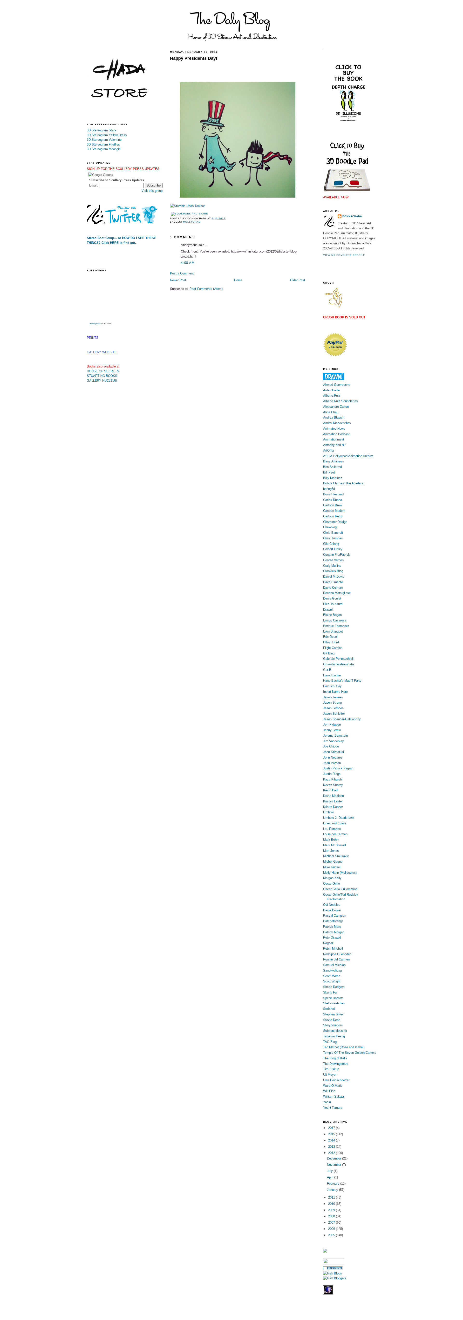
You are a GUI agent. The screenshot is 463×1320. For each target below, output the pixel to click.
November (334, 1165)
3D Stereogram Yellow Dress (107, 135)
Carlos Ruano (332, 500)
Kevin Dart (330, 790)
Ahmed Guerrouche (336, 385)
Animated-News (334, 428)
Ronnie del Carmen (336, 959)
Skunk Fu (330, 992)
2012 (332, 1153)
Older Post (297, 280)
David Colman (333, 587)
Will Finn (329, 1091)
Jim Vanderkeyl (334, 741)
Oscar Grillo (331, 883)
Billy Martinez (332, 478)
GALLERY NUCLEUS (102, 380)
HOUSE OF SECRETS (103, 371)
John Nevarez (332, 757)
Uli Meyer (329, 1074)
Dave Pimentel (333, 582)
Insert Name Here (335, 691)
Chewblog (330, 527)
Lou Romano (332, 829)
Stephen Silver (333, 1014)
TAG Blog (330, 1042)
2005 (332, 1235)
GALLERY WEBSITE (102, 352)
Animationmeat (333, 439)
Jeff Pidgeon (332, 724)
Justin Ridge (331, 774)
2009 (332, 1210)
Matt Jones (331, 851)
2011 (332, 1197)
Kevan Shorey (333, 785)
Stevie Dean (331, 1020)
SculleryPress (95, 323)
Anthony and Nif (334, 445)
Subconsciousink (335, 1031)
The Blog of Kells (335, 1058)
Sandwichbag (332, 970)
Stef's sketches (334, 1003)
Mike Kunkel (331, 867)
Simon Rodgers (334, 987)
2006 (332, 1229)
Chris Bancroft (333, 532)
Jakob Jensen (333, 697)
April (330, 1177)
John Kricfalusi (333, 752)
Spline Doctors (333, 998)
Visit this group (152, 191)
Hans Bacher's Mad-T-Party (342, 680)
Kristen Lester (333, 801)
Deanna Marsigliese (337, 593)
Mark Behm (331, 839)
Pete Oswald (332, 937)
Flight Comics (332, 648)
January (333, 1190)
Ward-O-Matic (332, 1085)
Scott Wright (331, 981)
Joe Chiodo (331, 746)
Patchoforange (333, 921)
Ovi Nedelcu (331, 905)
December (334, 1158)
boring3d (329, 489)
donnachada (352, 216)
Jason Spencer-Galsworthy (342, 719)
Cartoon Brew (332, 505)
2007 (332, 1222)
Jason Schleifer (334, 713)
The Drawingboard (335, 1064)
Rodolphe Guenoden (337, 954)
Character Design (335, 522)
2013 (332, 1146)
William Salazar (334, 1096)
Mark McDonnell (334, 845)
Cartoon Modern (334, 511)
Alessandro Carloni (336, 406)
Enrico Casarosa (334, 620)
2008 (332, 1216)
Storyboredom (333, 1025)
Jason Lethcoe (333, 708)
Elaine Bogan (332, 615)
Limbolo (328, 812)
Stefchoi (329, 1009)
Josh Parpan (332, 763)
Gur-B (327, 670)
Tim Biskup (331, 1069)
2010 (332, 1204)
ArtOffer (328, 450)
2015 (332, 1134)
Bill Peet (329, 472)
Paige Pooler (332, 910)
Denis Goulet (332, 598)
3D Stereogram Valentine (104, 139)
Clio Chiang (331, 544)
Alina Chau (330, 412)
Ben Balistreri (332, 467)
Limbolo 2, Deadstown (338, 818)
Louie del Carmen (335, 834)
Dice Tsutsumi (333, 604)
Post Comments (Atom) (206, 289)
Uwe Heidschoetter (336, 1080)
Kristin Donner (333, 807)
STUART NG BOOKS (102, 376)
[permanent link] (187, 206)
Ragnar (328, 943)
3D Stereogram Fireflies (103, 144)
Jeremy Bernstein (335, 735)
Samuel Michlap (334, 965)
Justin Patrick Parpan (338, 768)
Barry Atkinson (333, 461)
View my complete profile (344, 255)
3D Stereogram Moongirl (104, 149)
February (333, 1183)
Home (238, 280)
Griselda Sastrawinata (338, 664)
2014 (332, 1140)
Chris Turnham (333, 538)
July (330, 1171)
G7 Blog (328, 653)
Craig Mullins (332, 565)
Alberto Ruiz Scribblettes (340, 401)
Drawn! (328, 609)
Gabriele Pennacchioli (338, 658)
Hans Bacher (332, 675)
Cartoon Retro (332, 516)
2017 (332, 1128)
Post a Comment (182, 273)
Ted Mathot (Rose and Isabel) (343, 1047)
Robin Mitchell (333, 948)
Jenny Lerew (332, 730)
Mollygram (192, 221)
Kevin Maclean (333, 796)
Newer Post (178, 280)
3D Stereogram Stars (101, 130)
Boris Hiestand (333, 494)
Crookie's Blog (333, 571)
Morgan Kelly (332, 878)
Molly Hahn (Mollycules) (340, 872)
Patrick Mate (332, 926)
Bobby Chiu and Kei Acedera (343, 483)
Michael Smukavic (336, 856)
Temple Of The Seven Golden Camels (349, 1052)
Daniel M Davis (333, 576)
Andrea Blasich (333, 417)
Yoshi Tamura (332, 1107)
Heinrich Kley (332, 686)
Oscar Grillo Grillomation (340, 889)
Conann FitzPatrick (336, 554)
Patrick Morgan (333, 932)
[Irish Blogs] (332, 1273)
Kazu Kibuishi (332, 779)
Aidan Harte (331, 390)
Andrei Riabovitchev (337, 423)
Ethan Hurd (331, 642)
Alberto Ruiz (331, 395)
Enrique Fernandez (336, 626)
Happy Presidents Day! (193, 58)
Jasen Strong (332, 702)
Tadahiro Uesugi (334, 1036)
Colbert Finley (332, 549)
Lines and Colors (335, 823)
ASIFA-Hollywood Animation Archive (348, 456)
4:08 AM (188, 263)
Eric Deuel (330, 637)
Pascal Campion (334, 915)
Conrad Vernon (333, 560)
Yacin (327, 1102)
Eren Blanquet (333, 631)
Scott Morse (331, 976)
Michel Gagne (332, 861)
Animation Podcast (336, 434)
